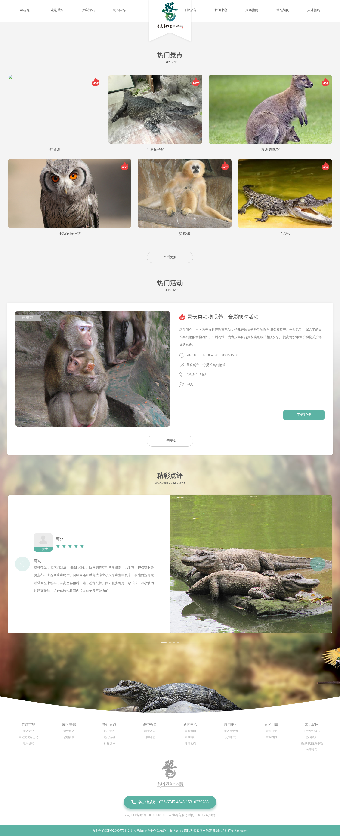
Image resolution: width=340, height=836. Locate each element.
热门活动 (109, 737)
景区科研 (190, 737)
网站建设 (208, 830)
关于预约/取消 (311, 731)
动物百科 (68, 737)
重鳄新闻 (190, 731)
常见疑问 (282, 10)
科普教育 (149, 731)
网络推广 (224, 830)
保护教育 (189, 10)
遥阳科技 (190, 830)
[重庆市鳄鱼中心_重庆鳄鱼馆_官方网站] (170, 29)
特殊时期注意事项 (312, 743)
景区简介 (28, 731)
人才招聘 (313, 10)
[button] (164, 642)
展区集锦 (119, 10)
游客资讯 (88, 10)
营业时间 (271, 737)
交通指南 (230, 737)
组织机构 (28, 743)
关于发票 (311, 749)
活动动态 (190, 743)
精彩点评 (109, 743)
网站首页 (26, 10)
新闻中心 (220, 10)
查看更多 (170, 257)
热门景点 (109, 731)
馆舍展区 (68, 731)
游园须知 (311, 737)
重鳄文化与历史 (28, 737)
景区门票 (271, 731)
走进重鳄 (57, 10)
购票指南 (251, 10)
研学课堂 (149, 737)
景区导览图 (231, 731)
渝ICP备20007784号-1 (117, 830)
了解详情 (304, 415)
